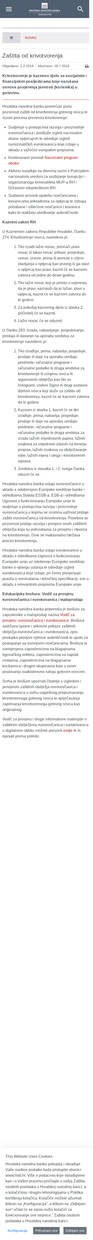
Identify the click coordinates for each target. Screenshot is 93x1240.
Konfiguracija (17, 1230)
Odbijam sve (75, 1230)
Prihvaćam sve (46, 1230)
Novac (30, 38)
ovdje (67, 730)
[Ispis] (87, 66)
